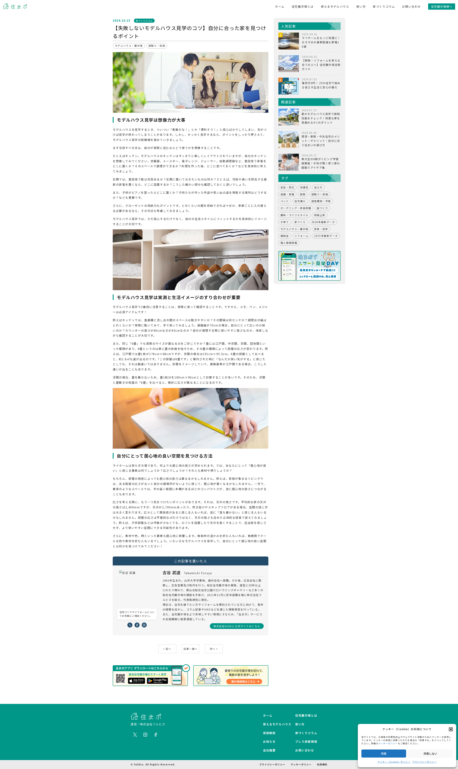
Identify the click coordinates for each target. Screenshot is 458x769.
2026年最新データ (323, 222)
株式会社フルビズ (152, 724)
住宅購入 (300, 201)
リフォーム (301, 236)
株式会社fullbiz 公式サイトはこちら (236, 626)
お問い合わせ (411, 6)
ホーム (279, 6)
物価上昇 (319, 215)
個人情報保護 (289, 243)
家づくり (300, 222)
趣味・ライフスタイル (294, 215)
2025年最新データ (326, 236)
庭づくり (322, 208)
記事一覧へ (191, 649)
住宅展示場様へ (441, 6)
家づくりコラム (384, 6)
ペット (285, 201)
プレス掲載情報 (306, 741)
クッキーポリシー (388, 743)
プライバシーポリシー (424, 761)
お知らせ (269, 741)
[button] (451, 729)
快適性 (304, 187)
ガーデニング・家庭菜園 (296, 208)
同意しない (430, 753)
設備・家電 (287, 194)
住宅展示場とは (303, 6)
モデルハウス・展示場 (129, 45)
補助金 (285, 236)
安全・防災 (287, 187)
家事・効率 (321, 229)
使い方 (361, 6)
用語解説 (269, 733)
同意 (383, 753)
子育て (285, 222)
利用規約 (322, 764)
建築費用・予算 (321, 201)
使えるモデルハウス (335, 6)
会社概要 (269, 750)
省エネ (318, 187)
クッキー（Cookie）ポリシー (394, 761)
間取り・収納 (156, 45)
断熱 (303, 194)
